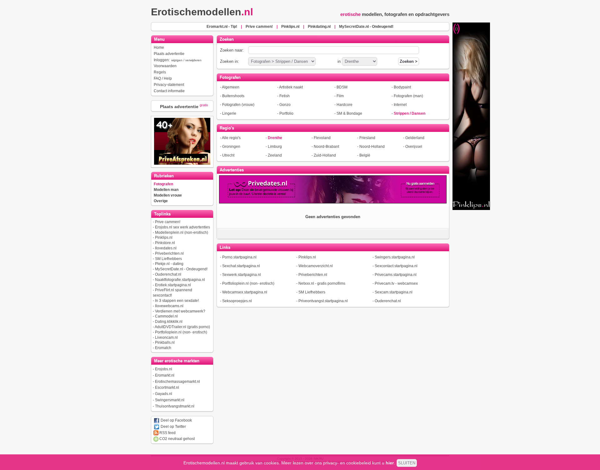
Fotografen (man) (408, 96)
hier (390, 462)
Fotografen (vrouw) (238, 104)
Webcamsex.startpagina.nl (244, 292)
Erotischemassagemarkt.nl (177, 381)
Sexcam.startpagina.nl (393, 292)
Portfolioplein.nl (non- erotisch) (181, 332)
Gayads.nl (163, 394)
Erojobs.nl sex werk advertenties (182, 227)
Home (159, 47)
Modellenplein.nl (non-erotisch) (181, 232)
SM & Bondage (349, 113)
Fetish (284, 96)
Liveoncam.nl (166, 337)
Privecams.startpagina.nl (396, 274)
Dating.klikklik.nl (168, 321)
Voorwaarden (165, 66)
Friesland (367, 138)
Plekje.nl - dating (169, 264)
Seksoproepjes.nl (237, 301)
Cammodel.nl (166, 316)
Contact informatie (169, 91)
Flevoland (322, 138)
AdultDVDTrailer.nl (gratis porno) (182, 327)
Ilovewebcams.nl (169, 306)
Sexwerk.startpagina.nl (241, 274)
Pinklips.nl (163, 237)
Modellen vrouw (168, 195)
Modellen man (166, 190)
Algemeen (230, 87)
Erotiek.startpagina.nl (173, 285)
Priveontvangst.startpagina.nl (323, 301)
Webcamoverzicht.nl (315, 266)
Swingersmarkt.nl (169, 400)
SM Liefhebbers (168, 259)
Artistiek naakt (291, 87)
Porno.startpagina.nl (239, 257)
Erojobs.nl (163, 369)
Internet (400, 104)
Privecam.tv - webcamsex (396, 283)
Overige (161, 201)
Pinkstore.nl (165, 243)
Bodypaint (402, 87)
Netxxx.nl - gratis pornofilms (321, 283)
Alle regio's (231, 138)
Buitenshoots (233, 96)
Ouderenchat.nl (168, 274)
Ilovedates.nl (166, 248)
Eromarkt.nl (164, 375)
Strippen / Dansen (409, 113)
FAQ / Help (163, 78)
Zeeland (275, 155)
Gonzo (285, 104)
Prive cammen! (167, 222)
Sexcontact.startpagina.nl (396, 266)
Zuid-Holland (325, 155)
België (364, 155)
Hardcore (344, 104)
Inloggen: (178, 60)
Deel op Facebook (176, 420)
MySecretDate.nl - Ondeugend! (181, 269)
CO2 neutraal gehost (176, 439)
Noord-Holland (372, 146)
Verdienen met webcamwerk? (180, 311)
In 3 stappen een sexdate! (177, 300)
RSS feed (167, 433)
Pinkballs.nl (165, 342)
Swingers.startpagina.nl (395, 257)
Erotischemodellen (202, 12)
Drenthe (275, 138)
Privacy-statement (169, 84)
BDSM (342, 87)
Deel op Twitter (173, 426)
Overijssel (413, 146)
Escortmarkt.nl (167, 387)
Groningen (231, 146)
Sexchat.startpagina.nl (241, 266)
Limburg (275, 146)
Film (340, 96)
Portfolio (286, 113)
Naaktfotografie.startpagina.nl (180, 280)
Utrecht (228, 155)
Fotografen (163, 184)
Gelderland (414, 138)
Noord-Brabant (326, 146)
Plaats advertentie (169, 54)
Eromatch (163, 348)
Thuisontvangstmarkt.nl (174, 406)
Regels (160, 72)
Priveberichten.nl (169, 253)
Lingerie (229, 113)
